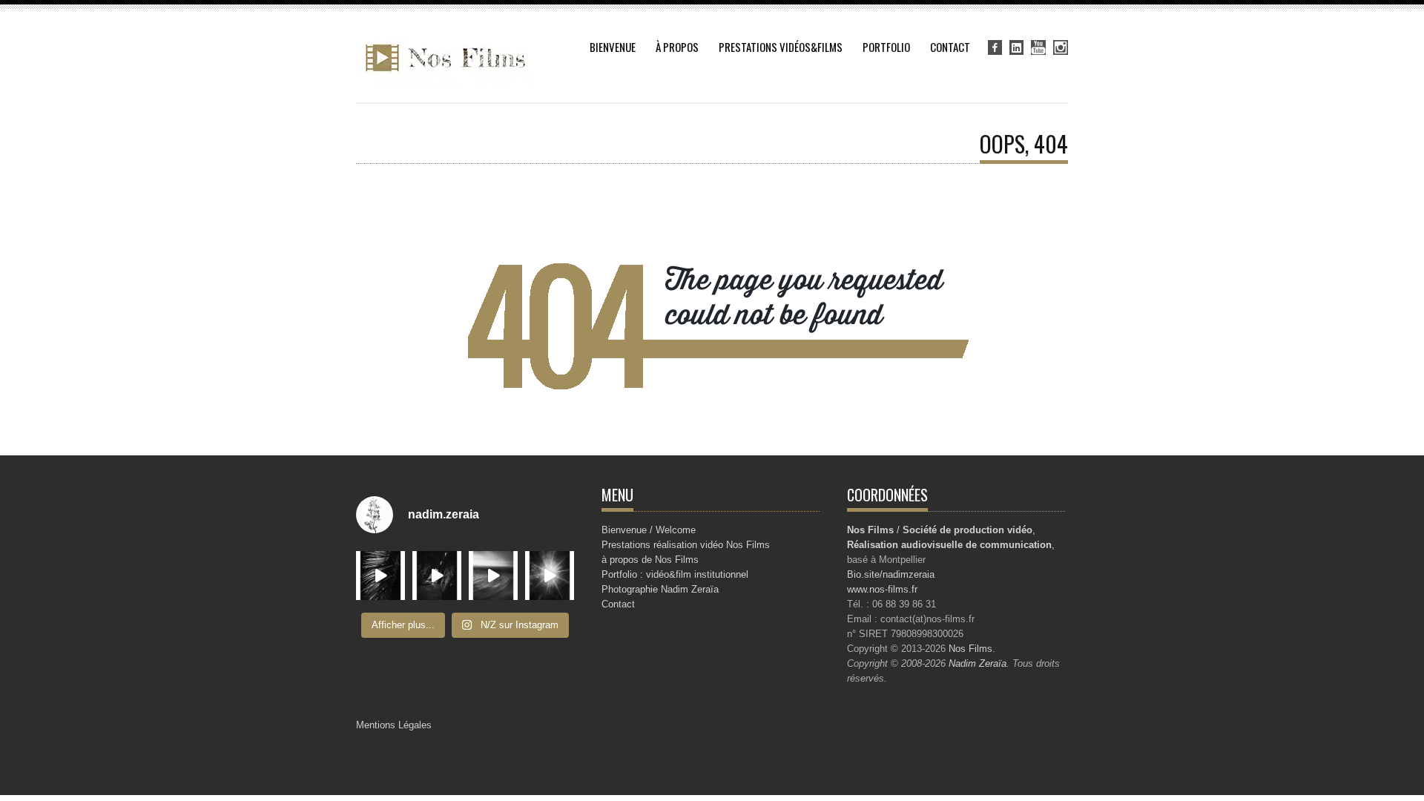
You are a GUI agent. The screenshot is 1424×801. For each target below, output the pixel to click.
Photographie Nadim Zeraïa (660, 589)
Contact (950, 47)
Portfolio (886, 47)
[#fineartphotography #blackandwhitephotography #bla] (549, 575)
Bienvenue (613, 47)
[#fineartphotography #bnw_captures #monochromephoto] (380, 575)
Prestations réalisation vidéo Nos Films (685, 544)
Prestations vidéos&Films (781, 47)
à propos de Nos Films (650, 559)
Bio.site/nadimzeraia (890, 574)
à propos (677, 47)
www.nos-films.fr (882, 589)
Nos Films (970, 648)
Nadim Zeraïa (977, 663)
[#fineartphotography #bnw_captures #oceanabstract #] (436, 575)
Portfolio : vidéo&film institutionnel (674, 574)
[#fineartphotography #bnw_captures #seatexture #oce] (493, 575)
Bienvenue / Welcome (648, 529)
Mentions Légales (394, 725)
